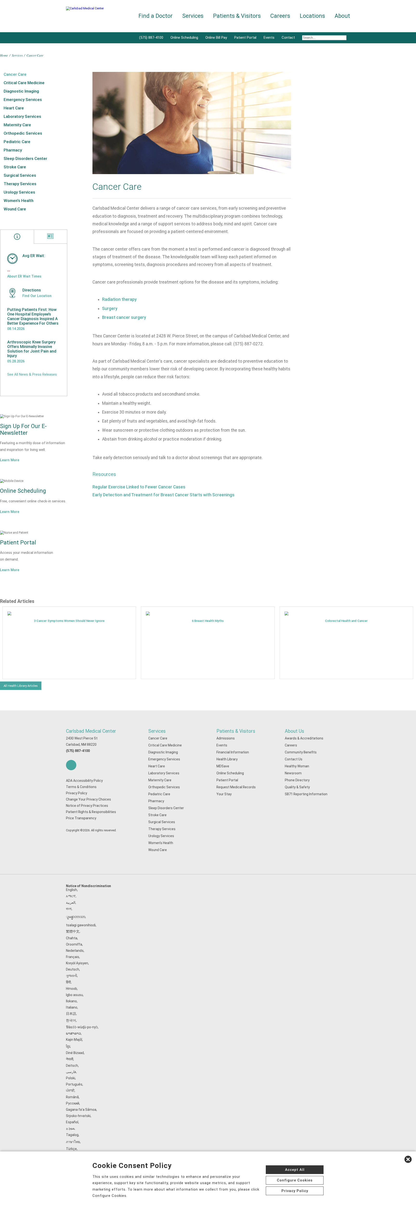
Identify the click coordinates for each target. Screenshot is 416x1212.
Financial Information (232, 752)
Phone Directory (297, 780)
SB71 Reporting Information (306, 794)
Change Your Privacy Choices (88, 799)
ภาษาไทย (73, 1142)
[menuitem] (324, 37)
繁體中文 (72, 931)
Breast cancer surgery (124, 317)
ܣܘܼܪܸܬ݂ (70, 1128)
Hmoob (71, 989)
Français (72, 957)
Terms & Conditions (81, 787)
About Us (294, 731)
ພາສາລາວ (73, 1033)
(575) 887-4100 (151, 37)
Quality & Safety (297, 787)
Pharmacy (13, 150)
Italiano (71, 1007)
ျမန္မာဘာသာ (75, 917)
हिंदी (68, 982)
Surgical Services (20, 175)
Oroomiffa (74, 944)
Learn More (9, 460)
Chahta (71, 938)
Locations (312, 16)
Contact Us (293, 759)
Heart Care (14, 108)
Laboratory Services (22, 116)
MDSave (222, 766)
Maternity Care (17, 124)
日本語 (71, 1014)
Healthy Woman (297, 766)
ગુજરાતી (71, 976)
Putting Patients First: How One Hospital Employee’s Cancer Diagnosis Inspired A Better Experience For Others (32, 316)
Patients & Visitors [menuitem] (237, 16)
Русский (72, 1103)
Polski (70, 1078)
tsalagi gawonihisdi (81, 925)
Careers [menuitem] (280, 16)
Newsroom (293, 773)
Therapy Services (20, 183)
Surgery (109, 308)
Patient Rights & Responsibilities (91, 812)
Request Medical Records (236, 787)
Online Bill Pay (216, 37)
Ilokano (71, 1001)
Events (269, 37)
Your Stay (224, 794)
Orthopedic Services (23, 133)
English (71, 890)
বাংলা (69, 909)
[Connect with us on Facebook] (71, 765)
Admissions (225, 738)
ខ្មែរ (68, 1046)
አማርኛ (71, 896)
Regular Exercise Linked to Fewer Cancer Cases (138, 487)
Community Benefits (301, 752)
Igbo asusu (74, 995)
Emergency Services (23, 99)
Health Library (227, 759)
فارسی (71, 1072)
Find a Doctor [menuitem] (155, 16)
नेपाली (69, 1059)
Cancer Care (15, 74)
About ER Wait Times (24, 276)
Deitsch (72, 1065)
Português (74, 1084)
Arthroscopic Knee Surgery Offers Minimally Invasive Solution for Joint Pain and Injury (31, 349)
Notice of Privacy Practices (87, 806)
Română (72, 1097)
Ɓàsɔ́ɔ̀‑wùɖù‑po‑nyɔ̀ (82, 1027)
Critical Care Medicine (24, 82)
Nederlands (75, 951)
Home (4, 55)
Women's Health (18, 200)
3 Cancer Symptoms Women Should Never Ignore (69, 621)
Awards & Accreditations (304, 738)
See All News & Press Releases (32, 374)
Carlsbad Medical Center (91, 731)
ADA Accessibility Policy (84, 781)
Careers (291, 745)
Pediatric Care (17, 141)
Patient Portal (245, 37)
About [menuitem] (342, 16)
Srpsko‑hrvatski (78, 1116)
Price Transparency (81, 818)
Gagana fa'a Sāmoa (81, 1109)
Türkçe (71, 1149)
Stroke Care (15, 166)
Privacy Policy (76, 793)
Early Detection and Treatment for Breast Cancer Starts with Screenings (163, 494)
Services (17, 55)
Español (72, 1122)
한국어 (71, 1020)
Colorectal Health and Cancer (346, 621)
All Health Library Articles (21, 686)
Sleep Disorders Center (25, 158)
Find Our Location (37, 296)
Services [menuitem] (192, 16)
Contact (288, 37)
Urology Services (19, 192)
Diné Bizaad (75, 1053)
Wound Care (15, 209)
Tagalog (72, 1135)
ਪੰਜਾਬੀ (70, 1090)
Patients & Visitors (235, 731)
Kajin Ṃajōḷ (74, 1040)
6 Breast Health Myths (208, 621)
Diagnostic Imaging (21, 91)
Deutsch (72, 969)
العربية (70, 902)
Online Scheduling (184, 37)
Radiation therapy (119, 299)
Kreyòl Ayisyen (77, 963)
